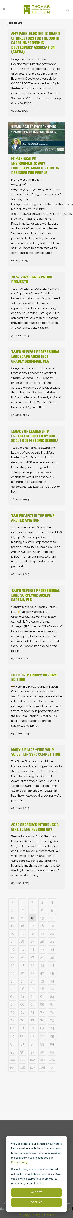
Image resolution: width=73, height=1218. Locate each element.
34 (52, 949)
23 (42, 934)
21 (22, 934)
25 (12, 941)
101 (22, 1060)
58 (42, 989)
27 (32, 941)
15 (12, 926)
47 (32, 973)
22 (32, 934)
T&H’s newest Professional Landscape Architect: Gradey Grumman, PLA (35, 356)
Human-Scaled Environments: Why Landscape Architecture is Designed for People (35, 166)
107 (32, 1067)
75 (12, 1020)
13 (42, 918)
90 (12, 1044)
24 (52, 934)
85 (12, 1036)
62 (32, 997)
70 (12, 1012)
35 (12, 957)
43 (42, 965)
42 (32, 965)
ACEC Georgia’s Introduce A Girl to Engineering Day (35, 827)
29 (52, 941)
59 (52, 989)
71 (22, 1012)
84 (52, 1028)
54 (52, 981)
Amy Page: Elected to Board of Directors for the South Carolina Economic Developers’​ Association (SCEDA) (35, 43)
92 (32, 1044)
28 (42, 941)
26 (22, 941)
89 (52, 1036)
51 (22, 981)
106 (22, 1067)
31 (22, 949)
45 (12, 973)
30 (12, 949)
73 (42, 1012)
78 (42, 1020)
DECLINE (36, 1202)
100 (12, 1060)
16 (22, 926)
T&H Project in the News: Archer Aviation (33, 518)
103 (42, 1060)
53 (42, 981)
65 (12, 1004)
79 (52, 1020)
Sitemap (48, 1215)
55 (12, 989)
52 (32, 981)
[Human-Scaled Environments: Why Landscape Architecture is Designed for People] (36, 138)
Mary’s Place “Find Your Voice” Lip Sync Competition (35, 752)
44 (52, 965)
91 (22, 1044)
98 (42, 1052)
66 (22, 1004)
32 (32, 949)
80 (12, 1028)
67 (32, 1004)
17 (32, 926)
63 (42, 997)
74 (52, 1012)
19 (52, 926)
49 (52, 973)
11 (22, 918)
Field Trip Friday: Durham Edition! (34, 677)
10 (12, 918)
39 (52, 957)
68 (42, 1004)
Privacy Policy (19, 1162)
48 (42, 973)
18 (42, 926)
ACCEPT (36, 1192)
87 (32, 1036)
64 (52, 997)
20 (12, 934)
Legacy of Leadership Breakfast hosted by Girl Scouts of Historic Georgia (34, 436)
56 (22, 989)
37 (32, 957)
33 (42, 949)
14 (52, 918)
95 (12, 1052)
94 (52, 1044)
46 (22, 973)
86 (22, 1036)
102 (32, 1060)
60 (12, 997)
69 (52, 1004)
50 (12, 981)
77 (32, 1020)
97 (32, 1052)
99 (52, 1052)
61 (22, 997)
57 (32, 989)
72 (32, 1012)
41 (22, 965)
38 (42, 957)
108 (42, 1067)
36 (22, 957)
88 (42, 1036)
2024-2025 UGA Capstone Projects (32, 279)
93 (42, 1044)
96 (22, 1052)
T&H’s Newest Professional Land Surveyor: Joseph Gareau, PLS (35, 595)
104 (52, 1060)
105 (12, 1067)
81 (22, 1028)
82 (32, 1028)
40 (12, 965)
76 (22, 1020)
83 (42, 1028)
